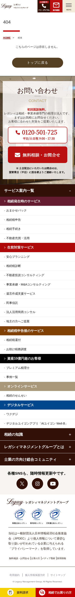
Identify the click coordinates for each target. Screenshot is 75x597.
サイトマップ (57, 575)
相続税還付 (13, 340)
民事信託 (12, 302)
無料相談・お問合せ (19, 558)
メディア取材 (48, 558)
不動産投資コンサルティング (25, 275)
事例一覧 (12, 377)
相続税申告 (13, 219)
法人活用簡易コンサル (20, 312)
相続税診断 (13, 265)
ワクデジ (12, 414)
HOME (7, 37)
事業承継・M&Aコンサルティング (28, 284)
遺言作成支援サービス (20, 293)
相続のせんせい (16, 395)
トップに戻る (37, 62)
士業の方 (35, 558)
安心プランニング (18, 256)
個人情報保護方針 (35, 575)
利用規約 (15, 575)
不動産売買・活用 (18, 238)
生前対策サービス (20, 247)
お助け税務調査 (16, 349)
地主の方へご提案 (18, 321)
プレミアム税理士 (18, 367)
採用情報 (61, 558)
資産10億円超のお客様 (24, 358)
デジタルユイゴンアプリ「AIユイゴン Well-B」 (37, 423)
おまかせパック (16, 210)
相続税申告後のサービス (25, 330)
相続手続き (13, 228)
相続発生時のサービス (24, 201)
